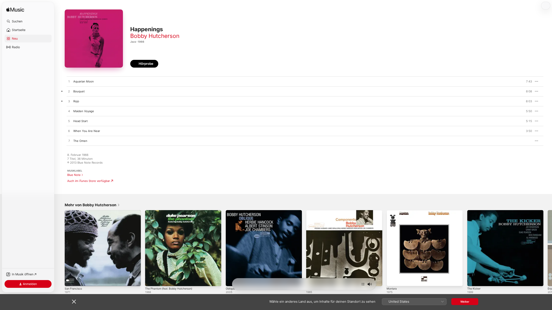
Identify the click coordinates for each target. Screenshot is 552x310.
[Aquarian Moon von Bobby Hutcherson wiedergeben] (69, 82)
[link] (92, 205)
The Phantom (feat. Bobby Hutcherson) (171, 212)
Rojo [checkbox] (76, 101)
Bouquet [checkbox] (79, 91)
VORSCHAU (526, 81)
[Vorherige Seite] (60, 248)
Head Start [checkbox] (80, 121)
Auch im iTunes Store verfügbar (88, 181)
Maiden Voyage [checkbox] (83, 111)
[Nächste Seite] (548, 248)
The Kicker (474, 212)
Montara (392, 212)
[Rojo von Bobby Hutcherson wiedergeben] (69, 101)
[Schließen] (74, 302)
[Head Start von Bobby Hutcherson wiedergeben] (69, 121)
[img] (15, 9)
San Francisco (74, 212)
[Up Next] (362, 284)
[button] (28, 21)
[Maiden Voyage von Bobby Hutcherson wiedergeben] (69, 111)
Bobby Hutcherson (154, 36)
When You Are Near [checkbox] (86, 131)
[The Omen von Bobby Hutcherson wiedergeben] (69, 141)
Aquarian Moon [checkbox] (83, 81)
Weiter (464, 301)
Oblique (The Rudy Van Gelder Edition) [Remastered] (261, 212)
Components (314, 212)
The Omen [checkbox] (80, 141)
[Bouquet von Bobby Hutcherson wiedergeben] (69, 91)
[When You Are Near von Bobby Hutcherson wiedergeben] (69, 131)
